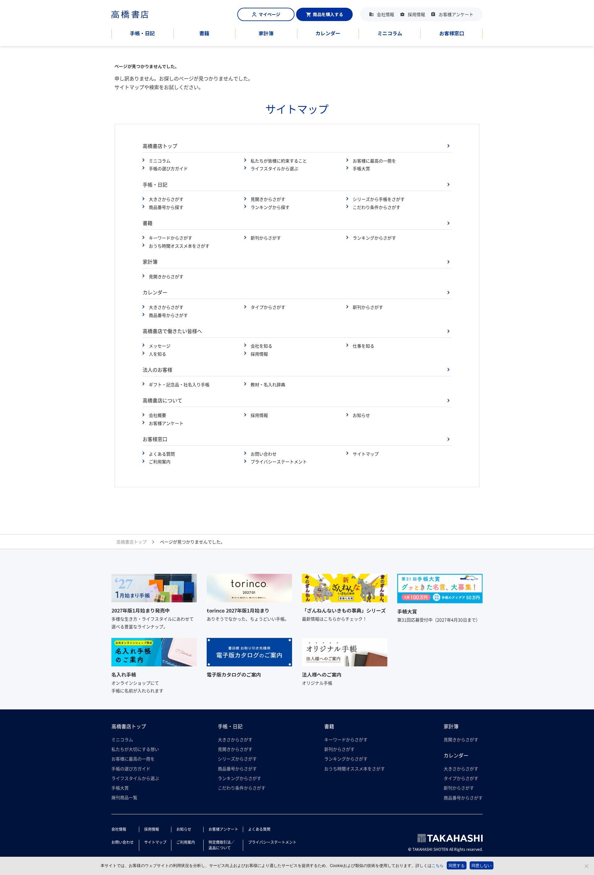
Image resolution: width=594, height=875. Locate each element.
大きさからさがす (166, 199)
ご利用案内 (159, 461)
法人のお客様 (157, 369)
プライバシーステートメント (279, 461)
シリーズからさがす (237, 759)
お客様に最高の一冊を (374, 161)
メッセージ (159, 346)
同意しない (481, 865)
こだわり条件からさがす (376, 207)
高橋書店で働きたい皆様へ (172, 331)
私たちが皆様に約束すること (279, 161)
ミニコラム (389, 33)
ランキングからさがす (374, 238)
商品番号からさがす (168, 315)
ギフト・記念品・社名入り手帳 (179, 384)
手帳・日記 (142, 33)
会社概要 (157, 415)
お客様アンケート (456, 14)
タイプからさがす (268, 307)
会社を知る (261, 346)
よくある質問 (162, 454)
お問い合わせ (264, 454)
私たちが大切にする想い (135, 749)
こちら (438, 865)
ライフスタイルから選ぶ (274, 168)
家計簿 (266, 33)
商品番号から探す (166, 207)
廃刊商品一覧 (124, 797)
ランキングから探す (270, 207)
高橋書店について (162, 400)
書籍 (204, 33)
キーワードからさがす (170, 238)
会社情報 (385, 14)
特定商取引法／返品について (222, 844)
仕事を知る (363, 346)
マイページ (269, 14)
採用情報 (416, 14)
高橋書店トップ (160, 145)
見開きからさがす (268, 199)
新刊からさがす (266, 238)
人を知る (157, 354)
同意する (457, 865)
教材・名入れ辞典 (268, 384)
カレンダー (328, 33)
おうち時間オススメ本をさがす (179, 246)
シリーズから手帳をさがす (379, 199)
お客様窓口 (451, 33)
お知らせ (361, 415)
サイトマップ (366, 454)
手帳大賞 (361, 168)
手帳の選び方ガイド (168, 168)
